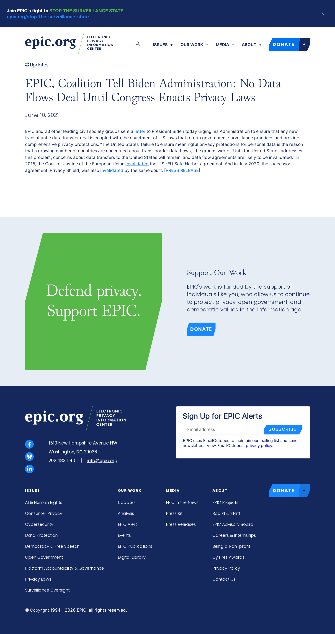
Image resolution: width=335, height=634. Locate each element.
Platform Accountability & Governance (64, 568)
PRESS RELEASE (182, 170)
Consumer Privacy (43, 513)
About (249, 45)
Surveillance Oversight (47, 590)
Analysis (126, 513)
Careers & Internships (234, 535)
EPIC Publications (135, 546)
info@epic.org (102, 461)
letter (139, 131)
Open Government (44, 557)
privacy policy (259, 445)
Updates (127, 502)
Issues (160, 45)
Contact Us (223, 579)
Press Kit (174, 513)
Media (222, 45)
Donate (201, 329)
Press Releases (181, 524)
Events (124, 535)
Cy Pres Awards (228, 557)
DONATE (283, 44)
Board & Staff (226, 513)
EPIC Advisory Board (232, 524)
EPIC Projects (225, 502)
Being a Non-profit (231, 546)
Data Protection (41, 535)
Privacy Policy (226, 568)
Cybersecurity (39, 524)
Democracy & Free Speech (52, 546)
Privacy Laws (38, 579)
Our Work (191, 45)
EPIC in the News (182, 502)
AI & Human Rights (43, 502)
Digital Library (132, 557)
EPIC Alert (127, 524)
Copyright (39, 610)
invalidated (137, 163)
